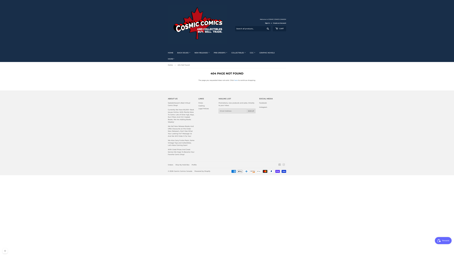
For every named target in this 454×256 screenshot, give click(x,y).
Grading (201, 106)
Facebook (263, 103)
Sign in (267, 23)
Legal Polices (203, 109)
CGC (252, 53)
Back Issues (183, 53)
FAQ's (200, 103)
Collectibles (237, 53)
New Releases (201, 53)
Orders (170, 165)
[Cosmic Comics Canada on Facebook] (279, 165)
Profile (194, 165)
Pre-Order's (220, 53)
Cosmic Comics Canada (183, 171)
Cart (281, 28)
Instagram (263, 107)
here (236, 80)
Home (170, 53)
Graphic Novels (267, 53)
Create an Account (279, 23)
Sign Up (251, 111)
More (170, 59)
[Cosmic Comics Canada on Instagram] (284, 165)
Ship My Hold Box (182, 165)
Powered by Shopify (202, 171)
